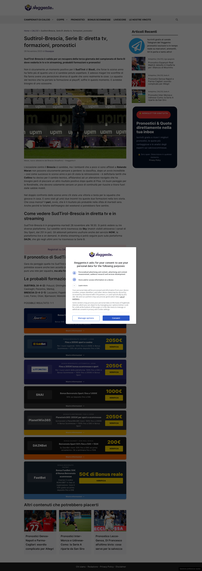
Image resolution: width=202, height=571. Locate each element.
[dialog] (101, 285)
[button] (101, 285)
